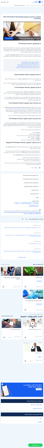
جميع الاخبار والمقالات (5, 264)
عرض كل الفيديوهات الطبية (7, 315)
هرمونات (27, 5)
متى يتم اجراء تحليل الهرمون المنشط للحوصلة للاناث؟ (27, 64)
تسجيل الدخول (3, 2)
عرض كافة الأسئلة (22, 257)
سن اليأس (10, 115)
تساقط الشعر (38, 353)
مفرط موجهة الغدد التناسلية (36, 404)
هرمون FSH (36, 203)
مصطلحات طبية (32, 5)
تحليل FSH (17, 203)
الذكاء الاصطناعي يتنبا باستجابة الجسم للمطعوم (12, 278)
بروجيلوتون (40, 421)
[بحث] (8, 2)
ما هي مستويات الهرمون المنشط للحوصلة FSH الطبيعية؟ (26, 67)
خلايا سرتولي (31, 83)
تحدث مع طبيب (8, 38)
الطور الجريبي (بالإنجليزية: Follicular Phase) (18, 108)
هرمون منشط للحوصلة (34, 205)
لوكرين (41, 418)
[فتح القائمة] (42, 2)
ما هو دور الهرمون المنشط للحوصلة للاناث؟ (29, 63)
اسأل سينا (39, 389)
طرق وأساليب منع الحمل (15, 329)
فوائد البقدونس (39, 277)
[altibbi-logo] (36, 2)
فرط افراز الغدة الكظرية (37, 408)
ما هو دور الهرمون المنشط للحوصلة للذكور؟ (29, 62)
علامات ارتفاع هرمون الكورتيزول (34, 329)
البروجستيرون (37, 111)
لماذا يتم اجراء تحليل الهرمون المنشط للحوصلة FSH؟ (28, 66)
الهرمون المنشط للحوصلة (26, 203)
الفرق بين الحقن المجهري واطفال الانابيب (33, 300)
